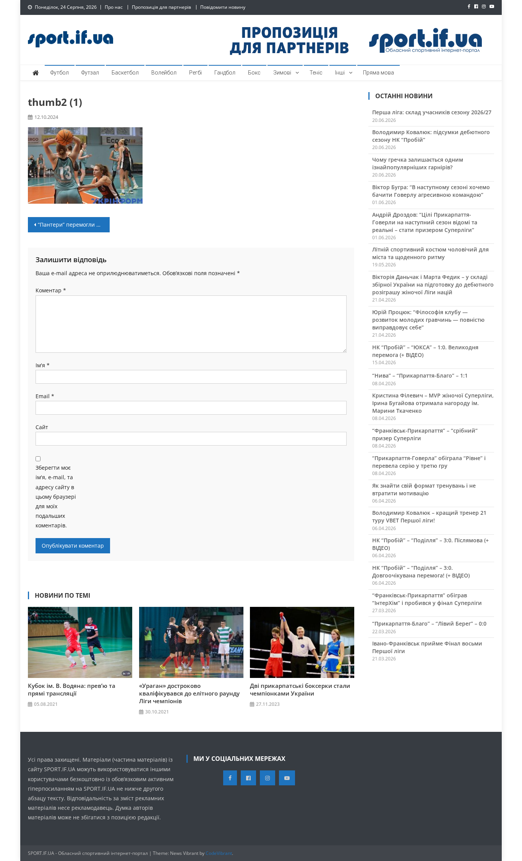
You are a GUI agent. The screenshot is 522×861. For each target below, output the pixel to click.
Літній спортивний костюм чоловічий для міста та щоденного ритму (430, 253)
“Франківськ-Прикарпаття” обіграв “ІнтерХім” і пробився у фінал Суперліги (427, 599)
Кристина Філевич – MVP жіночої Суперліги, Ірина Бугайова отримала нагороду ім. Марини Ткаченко (433, 403)
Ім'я (43, 365)
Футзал (90, 73)
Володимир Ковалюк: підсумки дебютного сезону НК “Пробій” (431, 135)
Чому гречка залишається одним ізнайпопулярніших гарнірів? (417, 163)
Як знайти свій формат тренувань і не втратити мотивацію (424, 489)
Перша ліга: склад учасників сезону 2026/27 (431, 112)
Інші (340, 73)
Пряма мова (378, 73)
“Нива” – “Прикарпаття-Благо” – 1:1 (420, 375)
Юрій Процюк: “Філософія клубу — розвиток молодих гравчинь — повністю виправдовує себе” (428, 319)
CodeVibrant (219, 853)
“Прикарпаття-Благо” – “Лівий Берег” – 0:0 (429, 623)
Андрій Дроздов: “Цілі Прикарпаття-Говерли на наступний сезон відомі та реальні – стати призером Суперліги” (424, 222)
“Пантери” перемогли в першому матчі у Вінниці (74, 224)
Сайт (42, 427)
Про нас (114, 7)
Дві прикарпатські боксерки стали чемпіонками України (300, 689)
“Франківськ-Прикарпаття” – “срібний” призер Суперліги (425, 434)
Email (45, 396)
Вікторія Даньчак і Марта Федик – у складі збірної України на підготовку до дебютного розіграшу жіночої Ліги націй (433, 284)
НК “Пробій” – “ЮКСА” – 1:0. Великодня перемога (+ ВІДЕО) (425, 351)
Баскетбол (125, 73)
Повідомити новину (222, 7)
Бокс (254, 73)
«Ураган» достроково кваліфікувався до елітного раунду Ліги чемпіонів (189, 693)
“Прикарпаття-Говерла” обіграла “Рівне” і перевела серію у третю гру (429, 461)
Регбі (195, 73)
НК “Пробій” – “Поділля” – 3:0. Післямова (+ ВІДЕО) (430, 544)
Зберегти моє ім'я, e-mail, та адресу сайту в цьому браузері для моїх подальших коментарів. (56, 496)
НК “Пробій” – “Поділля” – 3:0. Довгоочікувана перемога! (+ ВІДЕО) (421, 571)
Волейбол (164, 73)
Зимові (282, 73)
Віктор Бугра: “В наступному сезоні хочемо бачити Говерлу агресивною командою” (431, 190)
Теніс (316, 73)
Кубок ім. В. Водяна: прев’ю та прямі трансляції (71, 689)
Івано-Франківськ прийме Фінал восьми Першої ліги (427, 647)
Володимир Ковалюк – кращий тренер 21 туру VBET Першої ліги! (429, 516)
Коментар (51, 290)
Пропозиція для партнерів (161, 7)
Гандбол (224, 73)
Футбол (59, 73)
